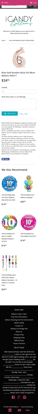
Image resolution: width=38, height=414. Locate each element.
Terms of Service (19, 343)
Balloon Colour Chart (19, 314)
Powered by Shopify (27, 407)
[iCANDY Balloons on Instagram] (24, 398)
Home (3, 40)
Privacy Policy (19, 335)
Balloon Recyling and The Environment (19, 320)
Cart (34, 3)
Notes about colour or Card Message (13, 97)
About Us (19, 332)
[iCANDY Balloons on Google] (19, 398)
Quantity (4, 87)
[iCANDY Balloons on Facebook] (13, 398)
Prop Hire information (19, 317)
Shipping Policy (19, 338)
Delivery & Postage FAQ (19, 329)
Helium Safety (19, 323)
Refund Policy (19, 340)
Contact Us (19, 326)
